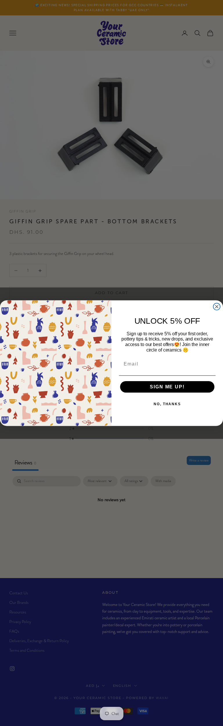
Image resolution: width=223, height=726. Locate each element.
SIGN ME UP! (167, 386)
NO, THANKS (167, 404)
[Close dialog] (216, 306)
